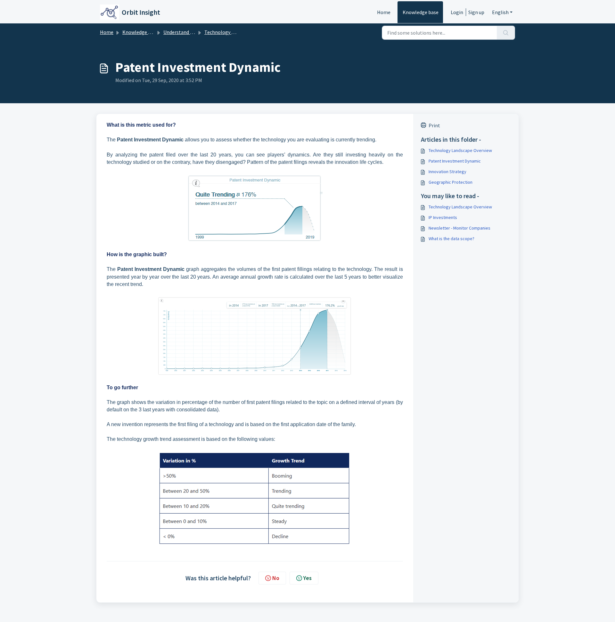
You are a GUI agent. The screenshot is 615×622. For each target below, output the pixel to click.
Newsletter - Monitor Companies (459, 228)
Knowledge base (421, 12)
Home (383, 12)
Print (434, 125)
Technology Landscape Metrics (238, 32)
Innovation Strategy (447, 171)
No (275, 578)
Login (457, 12)
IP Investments (443, 217)
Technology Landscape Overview (460, 150)
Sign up (476, 12)
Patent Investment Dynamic (455, 161)
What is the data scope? (451, 238)
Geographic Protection (450, 182)
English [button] (500, 12)
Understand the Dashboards (194, 32)
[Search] (506, 33)
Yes (307, 578)
